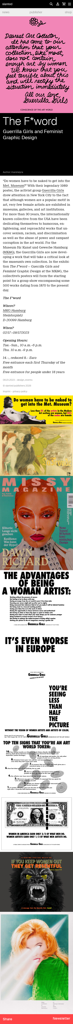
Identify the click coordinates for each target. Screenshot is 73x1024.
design (20, 379)
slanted (7, 4)
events (28, 379)
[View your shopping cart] (64, 4)
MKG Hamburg (14, 310)
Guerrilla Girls (53, 190)
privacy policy (20, 391)
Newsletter (61, 1018)
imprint (7, 391)
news (5, 12)
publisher (36, 12)
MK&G (9, 252)
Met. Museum (13, 186)
